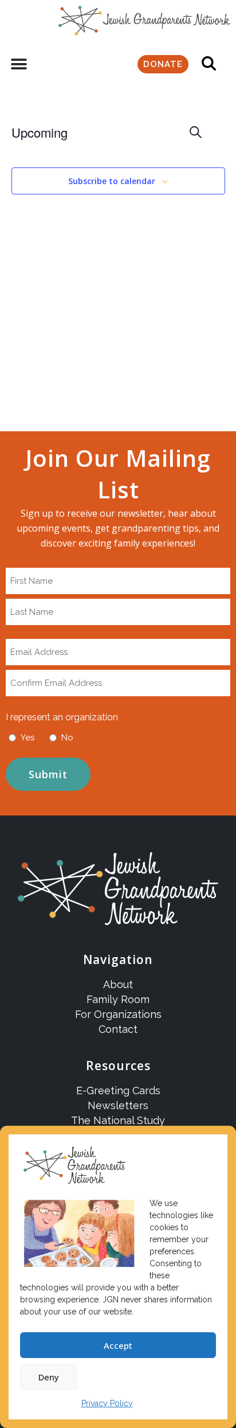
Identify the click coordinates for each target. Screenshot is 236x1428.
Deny (48, 1377)
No (67, 737)
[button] (19, 64)
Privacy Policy (107, 1403)
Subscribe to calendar (111, 181)
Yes (27, 737)
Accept (118, 1345)
